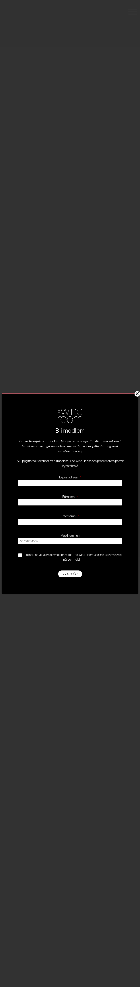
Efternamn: (70, 516)
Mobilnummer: (70, 535)
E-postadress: (70, 477)
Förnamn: (70, 497)
